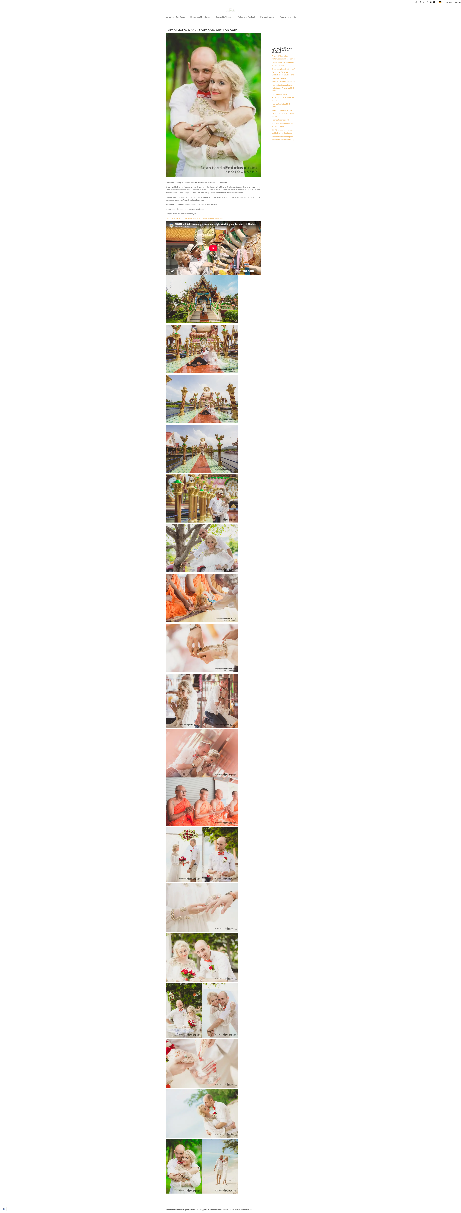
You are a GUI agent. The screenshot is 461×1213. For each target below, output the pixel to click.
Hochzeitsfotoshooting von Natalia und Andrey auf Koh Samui (283, 88)
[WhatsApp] (416, 2)
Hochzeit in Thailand (224, 17)
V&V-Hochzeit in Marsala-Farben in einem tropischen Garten (283, 113)
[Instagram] (423, 2)
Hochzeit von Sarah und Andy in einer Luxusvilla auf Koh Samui (283, 97)
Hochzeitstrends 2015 (280, 120)
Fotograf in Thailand (246, 17)
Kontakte (449, 2)
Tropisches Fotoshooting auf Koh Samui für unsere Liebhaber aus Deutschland (283, 72)
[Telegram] (420, 2)
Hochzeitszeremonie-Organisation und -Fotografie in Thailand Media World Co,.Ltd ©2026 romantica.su (209, 1210)
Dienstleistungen (267, 17)
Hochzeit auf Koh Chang (175, 17)
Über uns (458, 2)
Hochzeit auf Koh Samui (200, 17)
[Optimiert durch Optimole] (4, 1209)
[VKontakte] (431, 2)
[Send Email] (434, 2)
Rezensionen (285, 17)
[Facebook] (427, 2)
